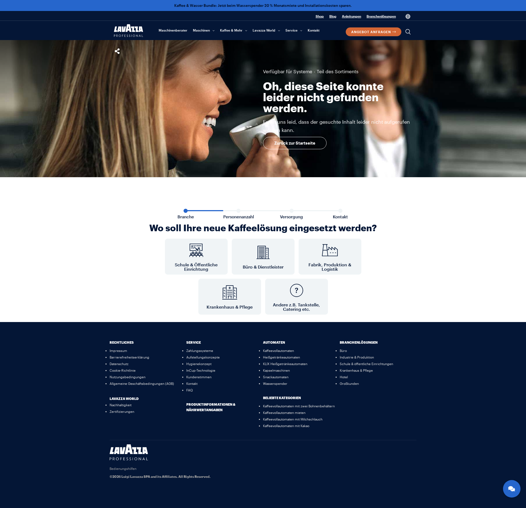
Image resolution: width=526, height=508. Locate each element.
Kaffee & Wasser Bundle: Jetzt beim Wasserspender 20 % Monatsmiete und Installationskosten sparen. (263, 5)
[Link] (129, 458)
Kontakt (313, 30)
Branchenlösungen (381, 16)
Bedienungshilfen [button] (123, 468)
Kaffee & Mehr (231, 30)
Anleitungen (351, 16)
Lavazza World (264, 30)
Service (291, 30)
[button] (373, 31)
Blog (332, 16)
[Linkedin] (409, 451)
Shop (320, 16)
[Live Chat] (512, 489)
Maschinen (201, 30)
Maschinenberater (173, 30)
